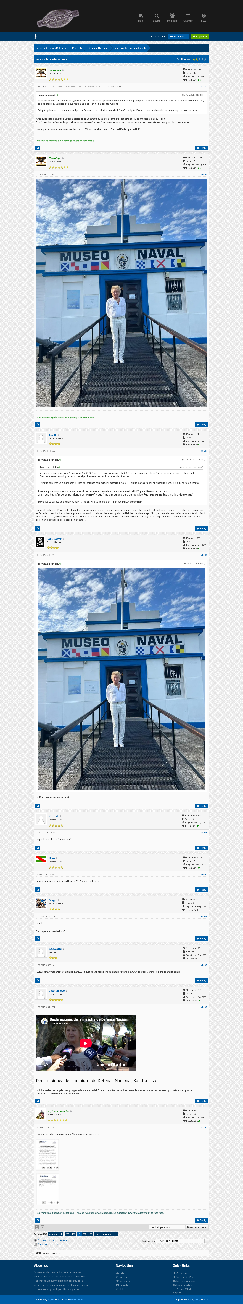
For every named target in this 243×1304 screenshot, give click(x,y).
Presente (77, 48)
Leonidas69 (57, 990)
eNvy (197, 1299)
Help (122, 1289)
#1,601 (204, 86)
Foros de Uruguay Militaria (51, 48)
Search (123, 1277)
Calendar (124, 1285)
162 (84, 1234)
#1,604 (204, 555)
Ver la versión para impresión (52, 1240)
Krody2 (54, 816)
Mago (53, 900)
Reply (202, 147)
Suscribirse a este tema (49, 1244)
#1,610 (204, 1127)
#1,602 (204, 174)
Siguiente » (105, 1234)
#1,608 (204, 965)
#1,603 (204, 451)
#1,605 (204, 832)
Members (124, 1281)
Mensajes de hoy (185, 1285)
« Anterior (53, 1234)
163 (90, 1234)
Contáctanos (183, 1273)
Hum (52, 858)
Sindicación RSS (184, 1277)
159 (67, 1234)
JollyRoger (54, 538)
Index (122, 1273)
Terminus (118, 86)
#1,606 (204, 874)
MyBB (51, 1299)
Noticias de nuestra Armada (130, 48)
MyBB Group (76, 1299)
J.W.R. (53, 434)
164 (96, 1234)
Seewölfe (55, 948)
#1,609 (204, 1007)
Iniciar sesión (180, 36)
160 (73, 1234)
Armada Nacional (98, 48)
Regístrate (202, 36)
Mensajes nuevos (185, 1281)
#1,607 (204, 916)
